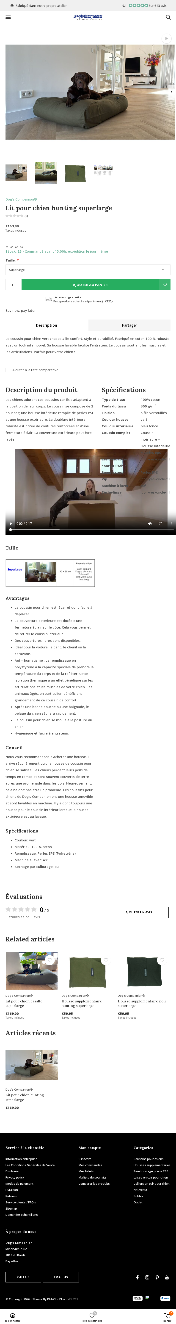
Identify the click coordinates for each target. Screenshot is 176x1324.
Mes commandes (90, 1165)
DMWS (51, 1299)
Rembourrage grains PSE (151, 1171)
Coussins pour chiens (149, 1159)
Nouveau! (140, 1190)
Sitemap (11, 1208)
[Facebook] (137, 1277)
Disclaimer (13, 1171)
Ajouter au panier (90, 284)
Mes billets (86, 1171)
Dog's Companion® (21, 199)
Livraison (12, 1190)
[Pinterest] (157, 1277)
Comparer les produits (94, 1183)
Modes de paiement (19, 1183)
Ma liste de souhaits (93, 1177)
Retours (11, 1196)
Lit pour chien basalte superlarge (24, 1003)
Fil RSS (73, 1299)
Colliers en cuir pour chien (152, 1183)
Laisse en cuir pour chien (151, 1177)
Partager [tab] (129, 325)
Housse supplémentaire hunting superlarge (82, 1003)
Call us (23, 1277)
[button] (9, 17)
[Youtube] (167, 1277)
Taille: (12, 260)
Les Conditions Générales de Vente (30, 1165)
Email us (61, 1277)
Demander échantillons (22, 1215)
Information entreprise (21, 1159)
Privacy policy (15, 1177)
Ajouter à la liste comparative (35, 370)
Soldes (138, 1196)
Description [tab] (46, 325)
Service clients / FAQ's (21, 1202)
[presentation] (171, 92)
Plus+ (63, 1299)
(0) (26, 216)
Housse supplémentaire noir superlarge (142, 1003)
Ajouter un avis (139, 912)
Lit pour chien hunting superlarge (25, 1097)
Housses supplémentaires (152, 1165)
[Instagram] (147, 1277)
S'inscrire (85, 1159)
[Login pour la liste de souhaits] (164, 284)
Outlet (138, 1202)
